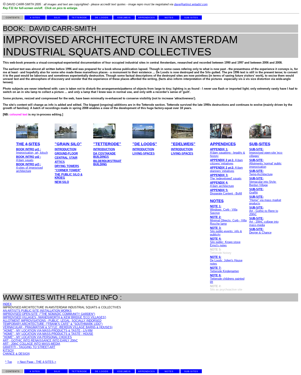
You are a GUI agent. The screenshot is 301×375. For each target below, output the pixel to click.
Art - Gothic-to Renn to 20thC (263, 211)
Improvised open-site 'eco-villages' (266, 153)
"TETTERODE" (107, 144)
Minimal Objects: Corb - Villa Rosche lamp (228, 220)
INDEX (7, 304)
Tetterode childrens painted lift (227, 279)
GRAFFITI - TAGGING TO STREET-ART (29, 347)
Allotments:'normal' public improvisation (265, 163)
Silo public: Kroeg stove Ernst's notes (225, 242)
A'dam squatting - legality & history (227, 153)
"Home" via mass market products (265, 200)
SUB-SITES (259, 144)
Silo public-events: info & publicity (226, 231)
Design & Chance (260, 231)
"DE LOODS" (144, 144)
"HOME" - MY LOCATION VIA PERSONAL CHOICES (37, 337)
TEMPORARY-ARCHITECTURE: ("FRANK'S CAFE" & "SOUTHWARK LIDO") (52, 324)
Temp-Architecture (261, 172)
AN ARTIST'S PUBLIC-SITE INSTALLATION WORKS (37, 310)
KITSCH (8, 350)
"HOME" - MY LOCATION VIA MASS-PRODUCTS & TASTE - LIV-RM (48, 330)
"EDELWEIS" (183, 144)
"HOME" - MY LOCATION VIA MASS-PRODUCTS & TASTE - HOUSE (48, 333)
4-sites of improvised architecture (29, 168)
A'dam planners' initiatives (226, 169)
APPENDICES (223, 144)
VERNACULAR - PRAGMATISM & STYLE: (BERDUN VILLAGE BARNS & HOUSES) (57, 327)
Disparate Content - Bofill (226, 191)
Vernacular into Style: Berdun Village (263, 182)
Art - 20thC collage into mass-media (264, 222)
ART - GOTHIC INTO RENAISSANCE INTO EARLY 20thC (40, 340)
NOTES (217, 201)
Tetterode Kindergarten (224, 269)
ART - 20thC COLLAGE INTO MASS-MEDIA (31, 343)
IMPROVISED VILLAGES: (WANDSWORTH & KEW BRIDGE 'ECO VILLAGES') (54, 317)
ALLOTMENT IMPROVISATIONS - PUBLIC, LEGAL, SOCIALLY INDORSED (52, 320)
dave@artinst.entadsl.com (191, 4)
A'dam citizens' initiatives (226, 161)
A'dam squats (28, 158)
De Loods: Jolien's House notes (226, 260)
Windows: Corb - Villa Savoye (223, 210)
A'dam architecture (222, 184)
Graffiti (256, 191)
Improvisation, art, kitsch (32, 151)
